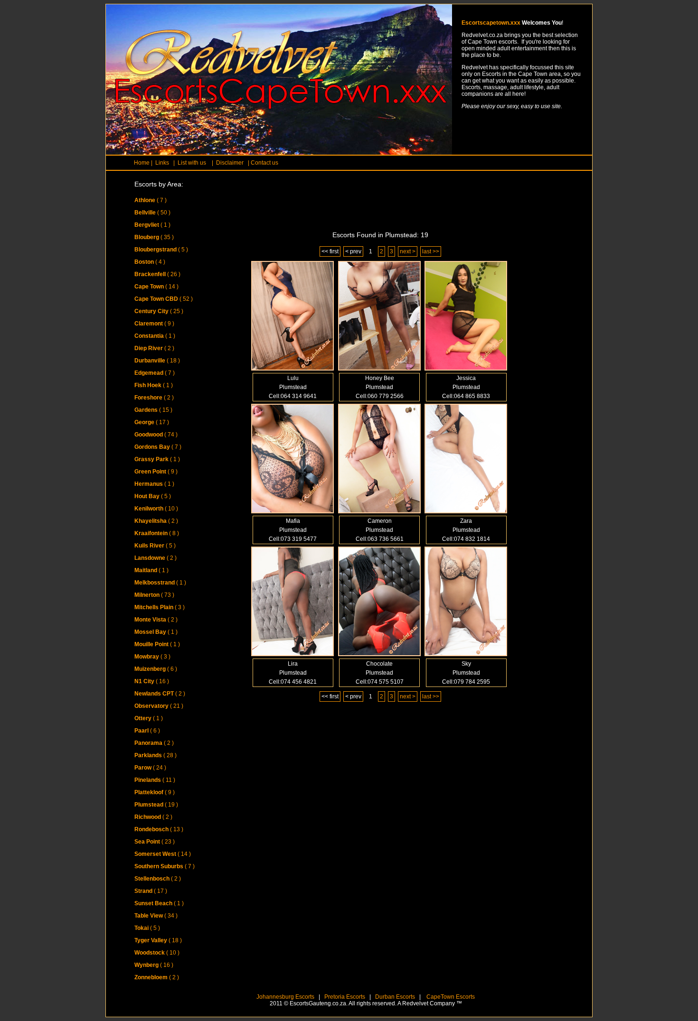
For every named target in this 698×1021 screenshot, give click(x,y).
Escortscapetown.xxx (491, 22)
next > (407, 251)
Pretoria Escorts (344, 996)
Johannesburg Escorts (285, 996)
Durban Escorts (394, 996)
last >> (430, 251)
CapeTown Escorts (450, 996)
